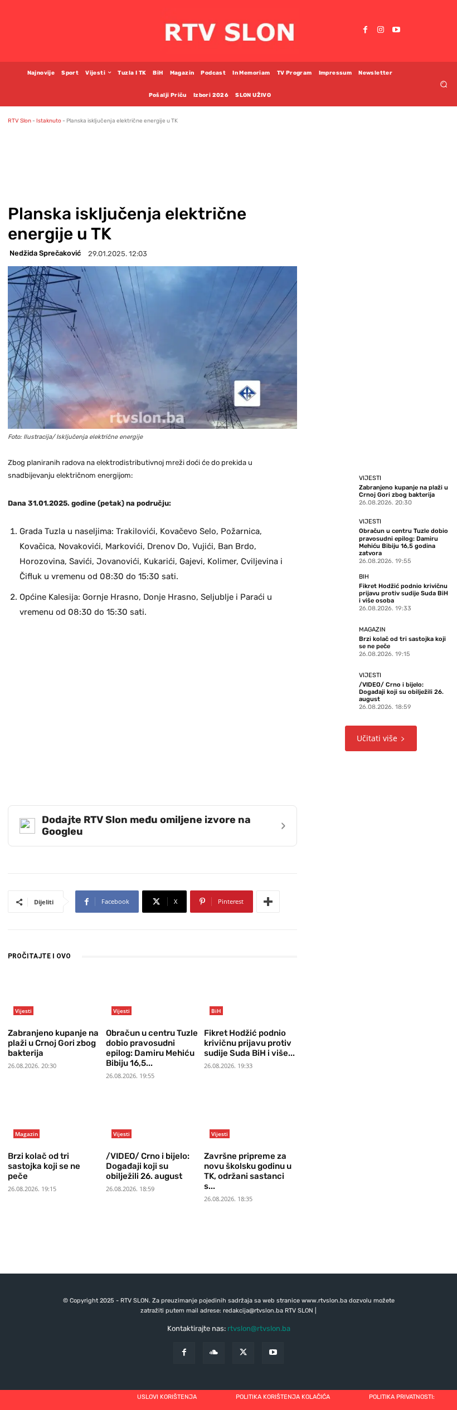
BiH (216, 1011)
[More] (268, 901)
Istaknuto (48, 121)
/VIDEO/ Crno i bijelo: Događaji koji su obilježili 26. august (147, 1166)
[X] (243, 1353)
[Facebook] (365, 30)
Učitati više (377, 738)
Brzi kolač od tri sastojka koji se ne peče (44, 1166)
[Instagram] (380, 30)
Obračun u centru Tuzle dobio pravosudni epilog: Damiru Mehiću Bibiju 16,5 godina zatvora (403, 542)
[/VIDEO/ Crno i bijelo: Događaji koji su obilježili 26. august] (152, 1121)
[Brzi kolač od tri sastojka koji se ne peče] (54, 1121)
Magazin (26, 1134)
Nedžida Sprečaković (45, 253)
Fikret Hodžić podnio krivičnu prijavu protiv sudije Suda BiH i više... (249, 1043)
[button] (444, 84)
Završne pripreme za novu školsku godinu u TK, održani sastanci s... (247, 1171)
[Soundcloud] (214, 1353)
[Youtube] (396, 30)
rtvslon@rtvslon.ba (258, 1328)
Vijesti (23, 1011)
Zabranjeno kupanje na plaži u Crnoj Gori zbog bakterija (53, 1043)
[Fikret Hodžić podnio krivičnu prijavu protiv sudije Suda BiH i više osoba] (250, 998)
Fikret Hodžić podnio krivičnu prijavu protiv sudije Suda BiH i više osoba (403, 593)
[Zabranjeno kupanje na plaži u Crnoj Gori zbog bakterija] (54, 998)
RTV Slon (19, 121)
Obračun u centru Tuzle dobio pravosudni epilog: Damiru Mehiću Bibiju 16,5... (152, 1048)
